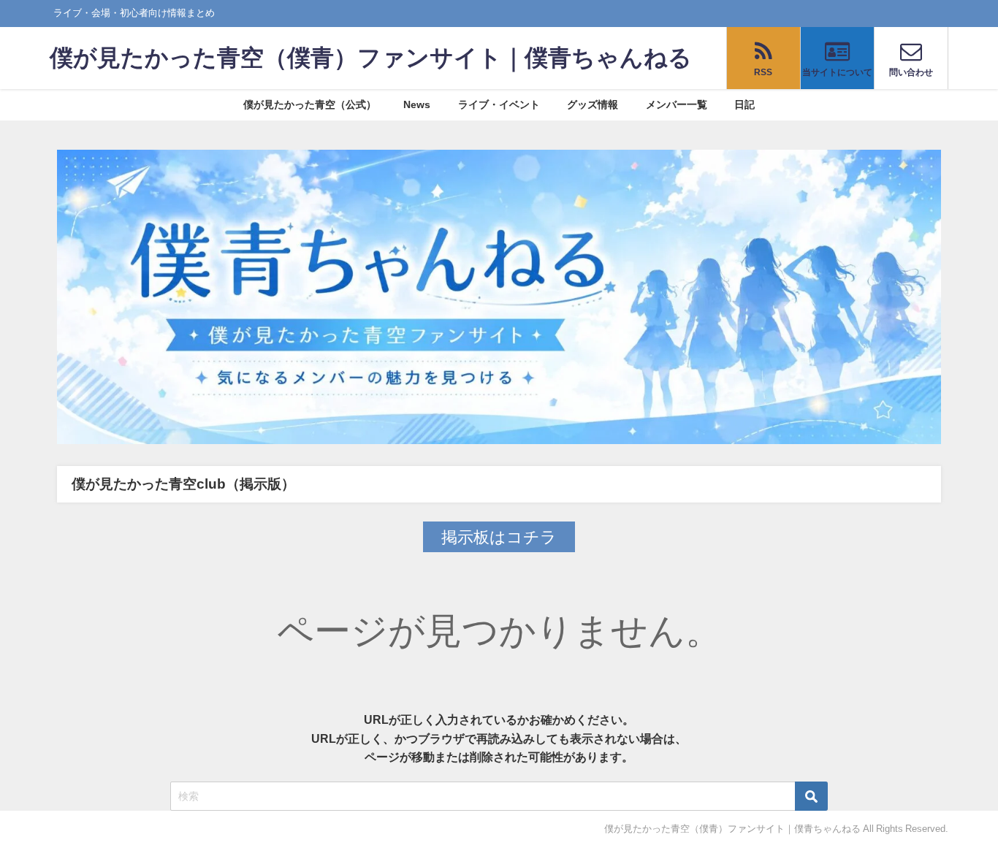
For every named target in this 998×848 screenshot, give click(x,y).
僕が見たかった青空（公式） (309, 104)
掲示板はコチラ (499, 537)
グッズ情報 (592, 104)
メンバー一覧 (676, 104)
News (416, 104)
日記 (744, 104)
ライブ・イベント (499, 104)
